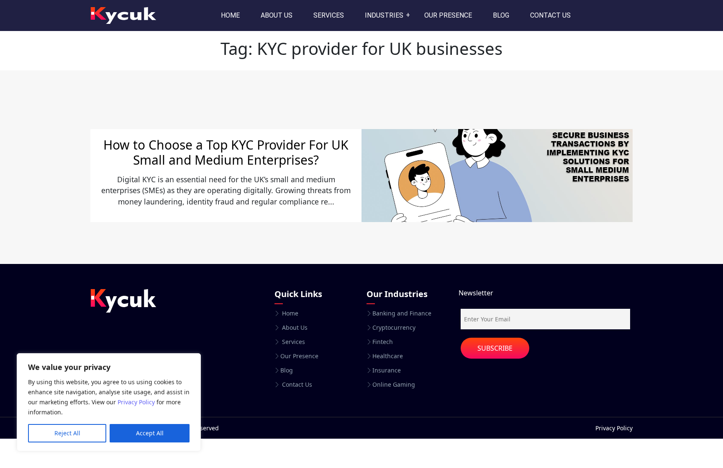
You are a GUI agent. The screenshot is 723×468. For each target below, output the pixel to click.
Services (328, 15)
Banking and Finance (401, 313)
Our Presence (448, 15)
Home (230, 15)
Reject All (67, 433)
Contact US (550, 15)
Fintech (382, 342)
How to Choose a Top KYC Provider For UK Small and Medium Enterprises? (226, 152)
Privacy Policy (136, 402)
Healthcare (387, 356)
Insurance (386, 370)
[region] (109, 402)
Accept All (150, 433)
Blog (501, 15)
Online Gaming (393, 385)
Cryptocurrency (393, 328)
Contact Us (296, 385)
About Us (276, 15)
